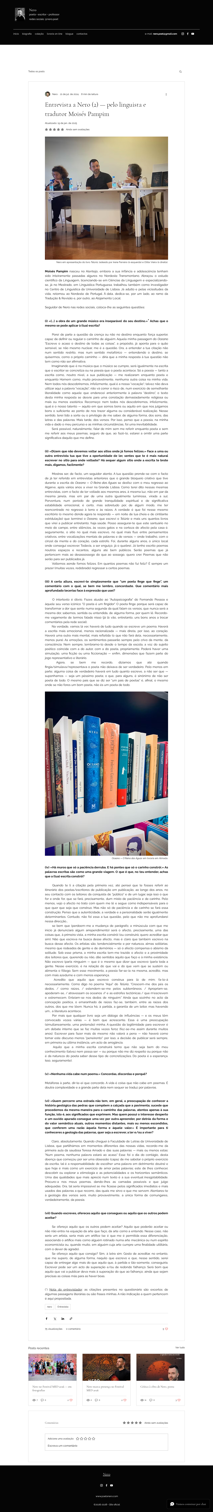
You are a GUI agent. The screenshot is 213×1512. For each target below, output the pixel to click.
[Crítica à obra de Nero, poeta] (160, 1367)
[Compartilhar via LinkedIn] (62, 1318)
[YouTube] (192, 33)
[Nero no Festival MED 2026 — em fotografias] (52, 1367)
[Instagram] (182, 33)
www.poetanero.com (107, 1496)
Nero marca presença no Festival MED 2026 (105, 1388)
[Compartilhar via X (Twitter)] (54, 1318)
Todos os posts (36, 71)
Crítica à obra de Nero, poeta (157, 1386)
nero (49, 1306)
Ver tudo (180, 1347)
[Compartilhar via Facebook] (46, 1318)
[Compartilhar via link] (71, 1318)
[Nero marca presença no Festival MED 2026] (107, 1367)
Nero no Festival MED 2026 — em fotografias (52, 1388)
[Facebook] (187, 33)
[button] (180, 71)
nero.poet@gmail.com (165, 33)
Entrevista (63, 1306)
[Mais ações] (166, 94)
